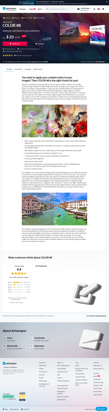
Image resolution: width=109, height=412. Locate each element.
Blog (6, 409)
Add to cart (16, 44)
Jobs (58, 375)
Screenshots (18, 69)
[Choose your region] (99, 9)
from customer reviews (23, 55)
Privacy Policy (79, 374)
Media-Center (61, 400)
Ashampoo (98, 395)
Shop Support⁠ (98, 369)
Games (41, 378)
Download (40, 44)
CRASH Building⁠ (62, 381)
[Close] (107, 1)
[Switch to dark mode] (94, 9)
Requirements (37, 69)
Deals (32, 9)
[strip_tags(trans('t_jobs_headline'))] (22, 396)
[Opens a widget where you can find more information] (101, 409)
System (41, 369)
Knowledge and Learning (44, 385)
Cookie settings (80, 377)
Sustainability (61, 369)
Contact (59, 378)
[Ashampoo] (9, 363)
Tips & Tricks (98, 388)
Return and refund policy (81, 384)
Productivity (43, 372)
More (39, 9)
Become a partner (63, 397)
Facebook (15, 409)
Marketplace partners (61, 392)
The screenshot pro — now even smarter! (50, 2)
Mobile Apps (43, 381)
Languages (27, 69)
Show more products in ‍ (92, 62)
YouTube (26, 409)
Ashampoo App (98, 382)
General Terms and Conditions (81, 370)
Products (22, 9)
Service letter (98, 391)
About (77, 366)
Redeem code (98, 385)
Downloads (97, 379)
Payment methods (81, 380)
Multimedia (42, 366)
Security (41, 375)
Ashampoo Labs (62, 372)
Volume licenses (62, 388)
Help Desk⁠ (97, 366)
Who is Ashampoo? (63, 366)
